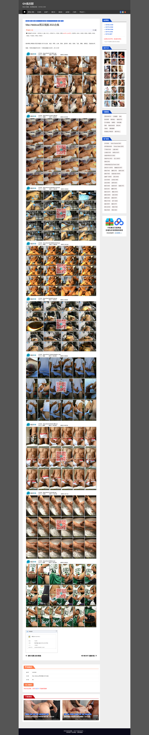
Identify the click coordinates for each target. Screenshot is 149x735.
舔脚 (107, 197)
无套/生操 (116, 173)
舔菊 (114, 197)
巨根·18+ (53, 33)
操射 (107, 173)
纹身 (107, 188)
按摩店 (113, 122)
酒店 (28, 35)
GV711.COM (109, 31)
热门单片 (72, 714)
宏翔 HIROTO (107, 116)
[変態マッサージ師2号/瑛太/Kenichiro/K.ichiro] (121, 68)
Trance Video (118, 146)
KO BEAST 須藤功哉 (88, 656)
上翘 (44, 33)
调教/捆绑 (112, 128)
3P (106, 143)
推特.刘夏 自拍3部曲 (34, 656)
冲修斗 (106, 128)
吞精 (107, 161)
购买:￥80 (30, 30)
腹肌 (90, 33)
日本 (54, 12)
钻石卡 (37, 688)
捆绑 (114, 170)
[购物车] (123, 12)
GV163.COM (109, 25)
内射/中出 (108, 158)
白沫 (107, 179)
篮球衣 (74, 33)
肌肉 (86, 33)
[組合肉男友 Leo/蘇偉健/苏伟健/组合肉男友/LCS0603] (114, 61)
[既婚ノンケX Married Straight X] (107, 75)
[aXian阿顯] (121, 89)
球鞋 (62, 33)
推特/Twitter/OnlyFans (52, 20)
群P (80, 714)
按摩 (40, 12)
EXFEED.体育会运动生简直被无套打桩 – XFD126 (39, 716)
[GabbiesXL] (114, 89)
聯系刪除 (80, 732)
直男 (75, 12)
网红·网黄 (31, 12)
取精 (68, 12)
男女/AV (118, 125)
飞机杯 (32, 35)
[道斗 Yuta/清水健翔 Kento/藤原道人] (114, 82)
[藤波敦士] (107, 103)
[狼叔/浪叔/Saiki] (107, 61)
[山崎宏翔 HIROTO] (107, 54)
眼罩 (107, 185)
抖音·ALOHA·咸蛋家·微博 (41, 20)
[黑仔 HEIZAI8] (107, 82)
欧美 (61, 12)
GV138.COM (109, 29)
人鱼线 (107, 152)
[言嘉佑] (107, 68)
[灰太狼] (114, 103)
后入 (48, 33)
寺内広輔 (119, 122)
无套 (58, 33)
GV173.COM (109, 27)
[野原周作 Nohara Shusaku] (121, 96)
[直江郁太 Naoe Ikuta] (121, 103)
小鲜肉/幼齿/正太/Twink (111, 164)
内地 (31, 20)
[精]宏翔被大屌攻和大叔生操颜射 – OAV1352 (77, 716)
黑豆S (41, 35)
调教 (37, 714)
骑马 (107, 207)
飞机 (62, 20)
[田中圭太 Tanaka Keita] (121, 82)
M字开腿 (108, 146)
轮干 (114, 200)
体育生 (116, 152)
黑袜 (37, 35)
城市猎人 (113, 119)
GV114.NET (108, 34)
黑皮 (107, 210)
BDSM (39, 33)
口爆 (65, 714)
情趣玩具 (118, 167)
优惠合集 (27, 20)
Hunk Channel (116, 143)
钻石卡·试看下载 (42, 714)
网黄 (59, 20)
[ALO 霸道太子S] (121, 75)
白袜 (107, 182)
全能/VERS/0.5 (109, 155)
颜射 (114, 204)
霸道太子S (119, 119)
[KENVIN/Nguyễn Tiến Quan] (114, 54)
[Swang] (121, 54)
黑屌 (114, 207)
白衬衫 (115, 179)
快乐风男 (106, 119)
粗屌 (82, 33)
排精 (121, 170)
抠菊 (107, 170)
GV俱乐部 (28, 3)
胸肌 (115, 191)
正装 (116, 176)
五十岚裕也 (107, 122)
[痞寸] (114, 75)
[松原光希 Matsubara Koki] (121, 61)
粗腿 (121, 185)
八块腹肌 (115, 116)
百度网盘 (76, 714)
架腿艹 (107, 176)
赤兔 (120, 116)
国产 (47, 12)
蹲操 (107, 200)
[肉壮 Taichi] (114, 96)
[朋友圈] (120, 12)
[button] (125, 12)
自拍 (94, 33)
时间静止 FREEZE (108, 131)
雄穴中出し (117, 131)
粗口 (78, 33)
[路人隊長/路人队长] (107, 96)
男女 (66, 33)
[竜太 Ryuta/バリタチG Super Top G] (114, 68)
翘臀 (114, 188)
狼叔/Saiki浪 (111, 125)
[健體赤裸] (107, 89)
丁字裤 (107, 149)
